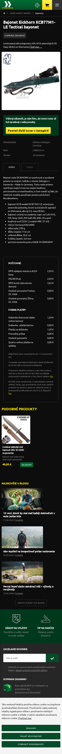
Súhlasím (31, 728)
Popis (12, 167)
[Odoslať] (52, 658)
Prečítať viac (25, 718)
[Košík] (47, 5)
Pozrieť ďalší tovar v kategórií (28, 130)
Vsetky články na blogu (31, 602)
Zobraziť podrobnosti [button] (31, 744)
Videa (30, 167)
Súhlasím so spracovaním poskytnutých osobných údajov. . (31, 668)
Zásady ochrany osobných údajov (31, 670)
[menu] (57, 5)
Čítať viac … (35, 46)
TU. (51, 376)
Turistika (19, 520)
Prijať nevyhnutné (31, 736)
